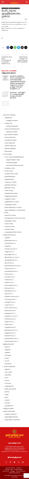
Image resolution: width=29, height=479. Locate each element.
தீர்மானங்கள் (8, 151)
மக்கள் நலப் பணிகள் (11, 182)
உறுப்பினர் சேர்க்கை (10, 468)
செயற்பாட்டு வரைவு (20, 471)
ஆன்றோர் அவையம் (10, 185)
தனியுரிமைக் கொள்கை (14, 473)
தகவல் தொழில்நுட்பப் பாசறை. (13, 207)
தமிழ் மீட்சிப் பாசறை (10, 215)
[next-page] (5, 109)
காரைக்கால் (8, 364)
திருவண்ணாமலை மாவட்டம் (13, 266)
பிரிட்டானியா (8, 372)
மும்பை (7, 358)
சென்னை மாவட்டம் (10, 243)
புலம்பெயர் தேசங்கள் (9, 366)
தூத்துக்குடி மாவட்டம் (10, 333)
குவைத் (7, 392)
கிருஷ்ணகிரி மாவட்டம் (11, 260)
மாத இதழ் (12, 471)
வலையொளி (5, 471)
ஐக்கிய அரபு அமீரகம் (10, 389)
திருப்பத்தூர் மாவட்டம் (11, 254)
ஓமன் (6, 397)
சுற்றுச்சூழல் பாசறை (10, 204)
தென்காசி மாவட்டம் (10, 336)
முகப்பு (3, 6)
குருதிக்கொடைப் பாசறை (14, 8)
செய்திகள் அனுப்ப (18, 469)
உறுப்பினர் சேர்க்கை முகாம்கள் (14, 165)
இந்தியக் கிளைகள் (8, 344)
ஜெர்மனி (7, 369)
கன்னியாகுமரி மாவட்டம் (11, 341)
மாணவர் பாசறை (10, 226)
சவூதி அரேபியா (9, 386)
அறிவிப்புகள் (8, 123)
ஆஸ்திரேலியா (9, 406)
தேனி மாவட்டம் (9, 324)
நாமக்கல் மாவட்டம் (10, 277)
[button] (27, 2)
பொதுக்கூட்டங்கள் (10, 168)
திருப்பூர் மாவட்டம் (10, 288)
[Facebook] (8, 47)
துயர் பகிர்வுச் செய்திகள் (11, 134)
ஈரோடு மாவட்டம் (9, 280)
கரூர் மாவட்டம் (9, 294)
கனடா (6, 378)
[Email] (25, 47)
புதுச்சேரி (7, 238)
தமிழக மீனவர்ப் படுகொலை (12, 420)
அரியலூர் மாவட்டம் (10, 302)
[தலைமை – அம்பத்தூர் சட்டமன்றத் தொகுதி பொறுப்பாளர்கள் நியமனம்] (5, 94)
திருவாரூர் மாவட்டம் (10, 310)
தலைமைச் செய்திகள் (9, 115)
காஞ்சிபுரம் (8, 246)
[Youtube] (22, 462)
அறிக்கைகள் (8, 118)
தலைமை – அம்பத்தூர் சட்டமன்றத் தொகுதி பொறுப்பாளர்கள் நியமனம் (17, 95)
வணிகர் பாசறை (9, 229)
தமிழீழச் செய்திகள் (8, 408)
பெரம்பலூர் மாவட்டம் (10, 299)
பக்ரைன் (7, 400)
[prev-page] (2, 109)
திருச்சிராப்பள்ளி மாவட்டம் (12, 296)
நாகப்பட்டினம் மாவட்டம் (11, 308)
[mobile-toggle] (2, 2)
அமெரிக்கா (8, 375)
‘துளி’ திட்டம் (19, 468)
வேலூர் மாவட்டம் (9, 252)
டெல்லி (7, 361)
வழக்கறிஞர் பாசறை (10, 221)
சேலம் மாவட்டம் (9, 274)
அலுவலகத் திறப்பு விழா (13, 160)
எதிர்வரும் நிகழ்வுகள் (12, 126)
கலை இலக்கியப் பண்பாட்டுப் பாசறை (15, 218)
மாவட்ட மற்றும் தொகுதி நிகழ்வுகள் (14, 157)
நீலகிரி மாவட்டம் (9, 282)
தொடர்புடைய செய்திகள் (9, 71)
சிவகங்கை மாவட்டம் (10, 319)
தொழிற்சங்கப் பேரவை (11, 193)
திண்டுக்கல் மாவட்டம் (10, 291)
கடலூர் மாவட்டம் (9, 305)
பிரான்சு (7, 380)
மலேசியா (7, 403)
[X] (11, 47)
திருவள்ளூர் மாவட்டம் (11, 240)
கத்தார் (7, 394)
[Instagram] (10, 462)
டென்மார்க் (8, 383)
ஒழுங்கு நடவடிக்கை (11, 132)
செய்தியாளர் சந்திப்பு (11, 140)
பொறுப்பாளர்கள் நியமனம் (12, 129)
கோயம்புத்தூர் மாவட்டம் (11, 285)
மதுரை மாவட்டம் (9, 322)
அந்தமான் (8, 350)
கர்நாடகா (7, 347)
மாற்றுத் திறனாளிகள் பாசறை (13, 232)
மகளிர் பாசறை (9, 190)
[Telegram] (18, 47)
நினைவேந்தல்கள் (10, 176)
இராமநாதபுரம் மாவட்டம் (11, 330)
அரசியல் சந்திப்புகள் (10, 146)
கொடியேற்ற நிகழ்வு (11, 162)
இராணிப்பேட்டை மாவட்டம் (12, 257)
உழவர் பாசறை (9, 224)
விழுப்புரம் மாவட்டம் (10, 268)
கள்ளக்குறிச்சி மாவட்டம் (11, 271)
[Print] (22, 47)
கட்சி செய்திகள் (5, 8)
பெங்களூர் (8, 355)
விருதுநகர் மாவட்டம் (10, 327)
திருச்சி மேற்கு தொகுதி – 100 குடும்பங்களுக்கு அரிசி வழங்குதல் (22, 59)
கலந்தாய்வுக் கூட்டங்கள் (11, 174)
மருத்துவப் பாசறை (10, 199)
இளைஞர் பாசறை (10, 188)
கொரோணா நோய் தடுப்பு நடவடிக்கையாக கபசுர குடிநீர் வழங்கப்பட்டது (7, 60)
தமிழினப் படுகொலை (11, 414)
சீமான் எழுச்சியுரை (10, 137)
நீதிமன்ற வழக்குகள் (10, 148)
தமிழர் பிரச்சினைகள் (9, 411)
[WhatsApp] (15, 47)
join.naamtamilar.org (22, 451)
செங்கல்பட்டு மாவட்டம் (11, 249)
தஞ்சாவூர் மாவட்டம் (10, 313)
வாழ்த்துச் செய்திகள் (12, 120)
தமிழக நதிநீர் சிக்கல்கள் (11, 417)
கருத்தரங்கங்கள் (9, 179)
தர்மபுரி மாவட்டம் (9, 263)
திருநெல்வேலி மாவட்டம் (11, 338)
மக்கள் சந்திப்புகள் (10, 143)
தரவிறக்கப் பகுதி (9, 469)
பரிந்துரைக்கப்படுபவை (9, 73)
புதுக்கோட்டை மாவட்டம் (11, 316)
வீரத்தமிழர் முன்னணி (11, 196)
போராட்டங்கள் (9, 171)
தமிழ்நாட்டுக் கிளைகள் (9, 235)
